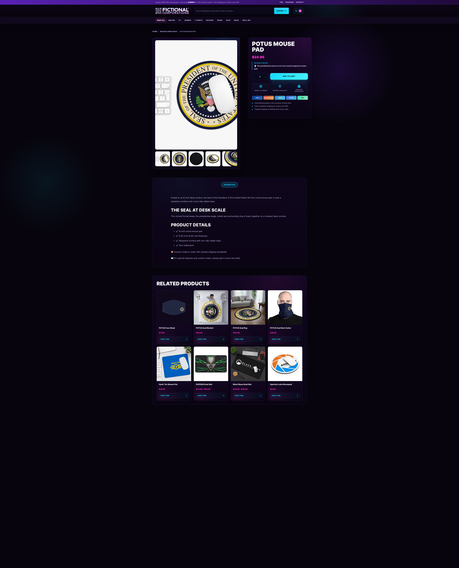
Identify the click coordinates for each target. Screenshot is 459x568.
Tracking (289, 2)
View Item (202, 339)
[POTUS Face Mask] (174, 307)
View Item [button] (165, 339)
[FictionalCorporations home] (172, 11)
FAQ (281, 2)
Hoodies (209, 20)
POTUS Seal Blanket (204, 328)
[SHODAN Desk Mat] (211, 364)
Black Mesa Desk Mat (242, 384)
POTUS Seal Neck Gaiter (280, 328)
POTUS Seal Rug (240, 328)
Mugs (236, 20)
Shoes (220, 20)
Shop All (161, 20)
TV (179, 20)
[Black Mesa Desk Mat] (248, 364)
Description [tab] (229, 185)
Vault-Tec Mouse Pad (168, 384)
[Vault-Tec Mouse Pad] (174, 364)
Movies (172, 20)
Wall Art (246, 20)
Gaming (187, 20)
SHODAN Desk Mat (204, 384)
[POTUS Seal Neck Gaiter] (285, 307)
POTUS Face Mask (167, 328)
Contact (300, 2)
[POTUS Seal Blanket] (211, 307)
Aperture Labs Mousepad (281, 384)
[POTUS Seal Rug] (248, 307)
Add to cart (289, 76)
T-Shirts (198, 20)
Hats (228, 20)
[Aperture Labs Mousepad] (285, 364)
